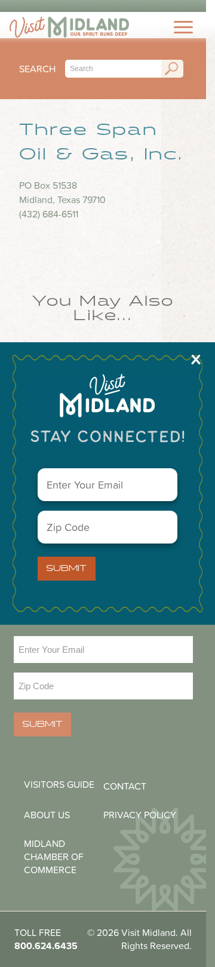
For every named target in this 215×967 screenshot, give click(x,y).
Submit (66, 568)
